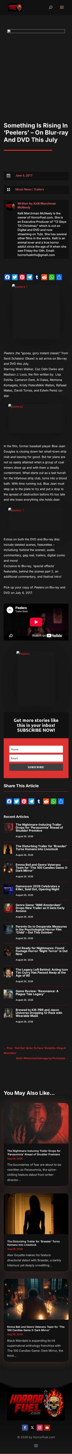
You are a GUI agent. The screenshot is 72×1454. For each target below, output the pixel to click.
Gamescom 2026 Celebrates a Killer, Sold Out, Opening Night (38, 887)
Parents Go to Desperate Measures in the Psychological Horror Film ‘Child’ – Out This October (41, 929)
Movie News (23, 189)
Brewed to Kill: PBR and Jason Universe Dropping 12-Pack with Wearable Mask (39, 1013)
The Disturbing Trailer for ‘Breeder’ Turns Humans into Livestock (41, 847)
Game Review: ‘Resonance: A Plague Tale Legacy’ (37, 992)
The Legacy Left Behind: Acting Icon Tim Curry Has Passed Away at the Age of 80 (42, 972)
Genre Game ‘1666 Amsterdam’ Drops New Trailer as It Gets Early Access (40, 908)
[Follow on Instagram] (40, 1428)
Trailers (39, 189)
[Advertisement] (36, 84)
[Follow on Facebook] (25, 1428)
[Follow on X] (32, 1428)
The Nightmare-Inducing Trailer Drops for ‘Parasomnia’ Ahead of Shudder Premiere (39, 827)
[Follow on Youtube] (47, 1428)
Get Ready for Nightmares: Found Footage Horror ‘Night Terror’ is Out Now (42, 951)
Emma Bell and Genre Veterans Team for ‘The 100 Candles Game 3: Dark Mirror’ (42, 867)
